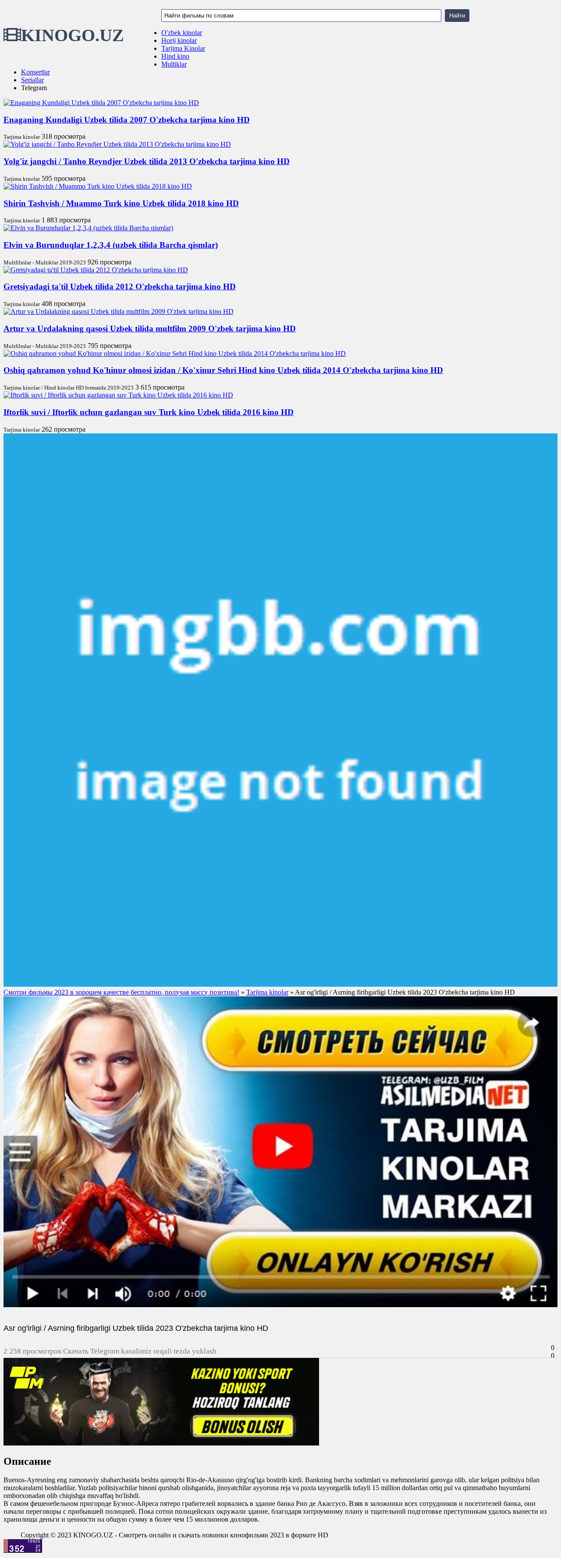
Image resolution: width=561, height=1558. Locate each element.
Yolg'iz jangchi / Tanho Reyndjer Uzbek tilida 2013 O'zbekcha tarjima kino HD (147, 161)
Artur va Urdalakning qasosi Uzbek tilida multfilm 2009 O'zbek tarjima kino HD (150, 328)
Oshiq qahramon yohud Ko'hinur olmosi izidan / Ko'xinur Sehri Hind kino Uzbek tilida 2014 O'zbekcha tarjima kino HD (223, 370)
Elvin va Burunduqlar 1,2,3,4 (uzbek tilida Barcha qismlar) (111, 245)
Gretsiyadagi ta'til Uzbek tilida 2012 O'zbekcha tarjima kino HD (120, 286)
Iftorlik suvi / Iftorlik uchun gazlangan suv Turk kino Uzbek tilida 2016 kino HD (149, 412)
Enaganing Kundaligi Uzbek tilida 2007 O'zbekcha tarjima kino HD (127, 119)
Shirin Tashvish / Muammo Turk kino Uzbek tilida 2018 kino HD (121, 203)
